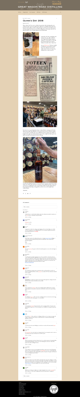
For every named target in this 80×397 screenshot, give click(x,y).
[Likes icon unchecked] (25, 217)
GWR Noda (38, 12)
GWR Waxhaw (44, 12)
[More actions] (56, 18)
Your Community (32, 12)
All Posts (19, 12)
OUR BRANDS (21, 387)
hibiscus (45, 396)
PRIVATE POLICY (22, 394)
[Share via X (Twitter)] (25, 193)
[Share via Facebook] (23, 193)
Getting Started (25, 12)
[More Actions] (56, 212)
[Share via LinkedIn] (27, 193)
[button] (47, 9)
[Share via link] (30, 193)
